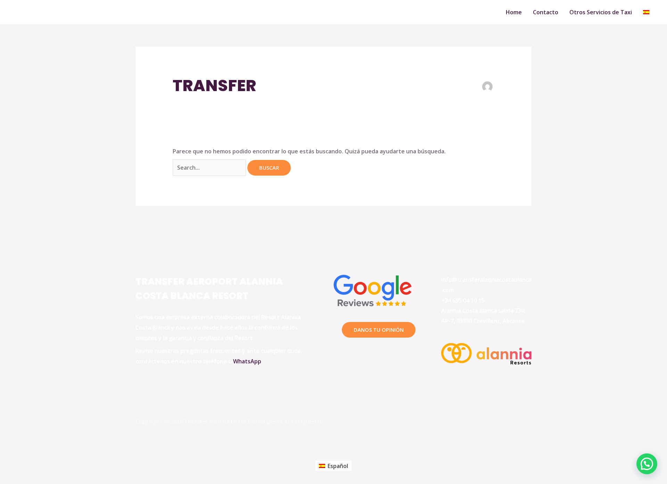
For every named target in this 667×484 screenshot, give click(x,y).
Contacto (545, 12)
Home (514, 12)
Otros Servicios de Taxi (600, 12)
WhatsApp (247, 361)
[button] (646, 463)
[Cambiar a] (646, 12)
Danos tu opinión (379, 329)
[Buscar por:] (210, 167)
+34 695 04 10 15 (463, 300)
